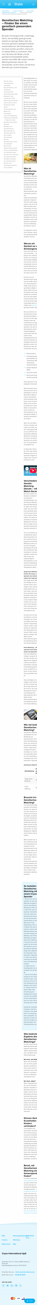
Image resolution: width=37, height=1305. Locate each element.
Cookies (4, 1240)
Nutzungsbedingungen (20, 1236)
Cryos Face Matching (10, 116)
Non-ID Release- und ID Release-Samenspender (10, 90)
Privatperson (5, 11)
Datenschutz (6, 1244)
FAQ (3, 1236)
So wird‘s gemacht (18, 11)
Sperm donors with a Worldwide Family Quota (10, 105)
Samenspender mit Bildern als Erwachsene (10, 111)
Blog (14, 1244)
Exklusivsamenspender (11, 100)
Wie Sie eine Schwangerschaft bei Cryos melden (10, 165)
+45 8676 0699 (20, 1275)
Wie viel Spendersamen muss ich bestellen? (10, 142)
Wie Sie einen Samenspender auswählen (8, 83)
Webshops (16, 1240)
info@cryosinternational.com (25, 1272)
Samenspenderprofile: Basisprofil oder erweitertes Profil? (11, 96)
